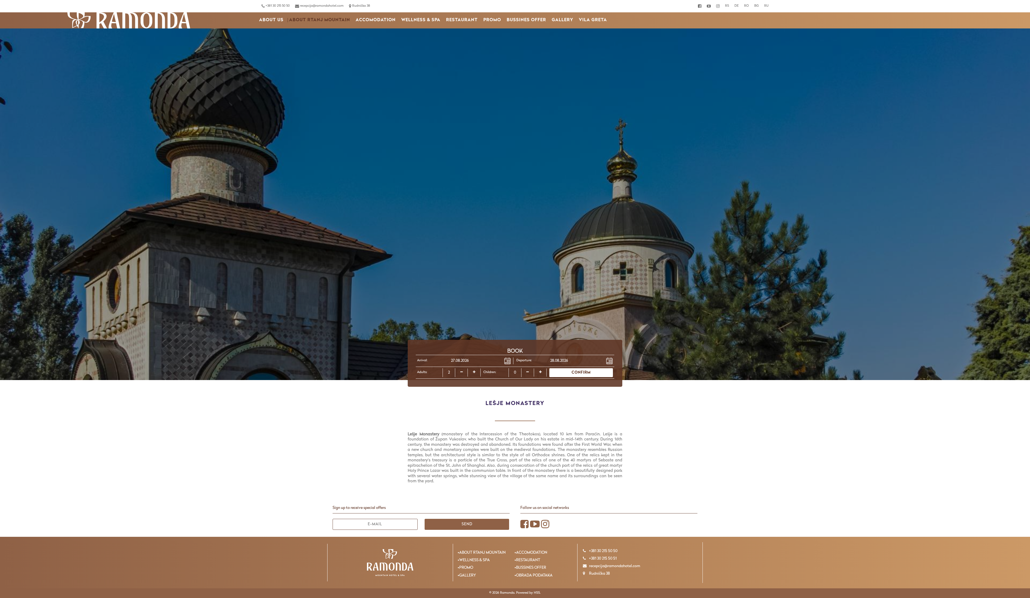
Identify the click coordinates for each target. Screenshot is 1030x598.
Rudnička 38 (360, 6)
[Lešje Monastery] (129, 20)
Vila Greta (593, 20)
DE (736, 6)
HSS (537, 593)
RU (766, 6)
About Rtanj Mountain (319, 20)
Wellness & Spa (420, 20)
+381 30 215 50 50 (277, 6)
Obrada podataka (534, 576)
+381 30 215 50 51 (602, 559)
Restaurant (462, 20)
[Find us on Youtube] (708, 6)
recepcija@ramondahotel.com (321, 6)
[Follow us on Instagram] (717, 6)
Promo (492, 20)
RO (746, 6)
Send (467, 524)
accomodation (376, 20)
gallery (562, 20)
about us (271, 20)
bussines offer (526, 20)
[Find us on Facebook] (699, 6)
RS (727, 6)
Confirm (581, 373)
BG (756, 6)
